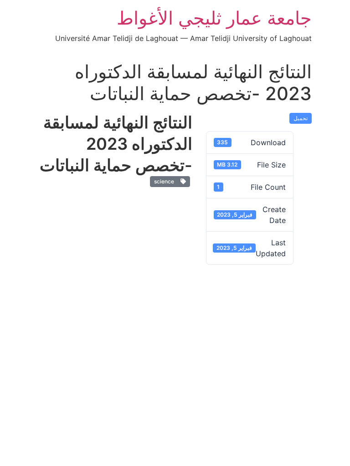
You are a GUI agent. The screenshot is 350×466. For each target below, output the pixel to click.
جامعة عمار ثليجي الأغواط (214, 18)
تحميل (300, 118)
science (165, 181)
